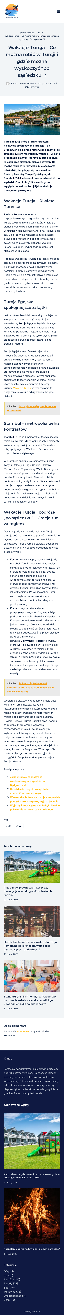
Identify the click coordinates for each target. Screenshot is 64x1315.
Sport (7, 1287)
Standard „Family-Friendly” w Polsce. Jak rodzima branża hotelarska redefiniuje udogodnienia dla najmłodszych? (30, 1000)
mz (26, 87)
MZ (8, 826)
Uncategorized (12, 1295)
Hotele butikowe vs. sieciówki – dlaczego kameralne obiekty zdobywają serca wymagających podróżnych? (30, 946)
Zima (7, 1299)
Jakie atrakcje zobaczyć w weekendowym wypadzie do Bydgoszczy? (27, 781)
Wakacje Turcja (22, 388)
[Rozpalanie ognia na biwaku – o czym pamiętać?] (32, 1216)
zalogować (23, 1031)
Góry (7, 1271)
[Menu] (58, 11)
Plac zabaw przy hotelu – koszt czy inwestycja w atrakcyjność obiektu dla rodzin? (28, 891)
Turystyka (34, 87)
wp (19, 826)
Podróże (9, 1279)
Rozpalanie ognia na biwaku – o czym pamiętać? (32, 1249)
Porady (8, 1283)
